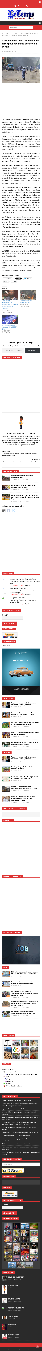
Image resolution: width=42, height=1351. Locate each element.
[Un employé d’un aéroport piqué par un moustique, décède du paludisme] (34, 1226)
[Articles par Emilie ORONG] (4, 1318)
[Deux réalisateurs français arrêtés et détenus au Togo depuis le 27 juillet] (6, 715)
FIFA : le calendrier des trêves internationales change (17, 1144)
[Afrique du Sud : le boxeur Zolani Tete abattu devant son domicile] (25, 1246)
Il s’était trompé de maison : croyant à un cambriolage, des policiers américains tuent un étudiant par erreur (19, 1123)
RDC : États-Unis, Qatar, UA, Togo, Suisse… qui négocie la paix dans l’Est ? (20, 1148)
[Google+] (19, 6)
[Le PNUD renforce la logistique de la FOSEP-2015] (10, 319)
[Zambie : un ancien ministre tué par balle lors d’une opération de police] (34, 1258)
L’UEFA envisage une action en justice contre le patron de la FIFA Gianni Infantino (21, 1118)
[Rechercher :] (21, 27)
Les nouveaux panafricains (18, 588)
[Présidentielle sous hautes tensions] (28, 295)
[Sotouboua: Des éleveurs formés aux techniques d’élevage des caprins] (6, 984)
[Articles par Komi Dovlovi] (4, 1293)
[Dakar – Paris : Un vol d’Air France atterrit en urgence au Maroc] (29, 1265)
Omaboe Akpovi (14, 1299)
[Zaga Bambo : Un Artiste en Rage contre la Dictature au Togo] (34, 1056)
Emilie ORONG (13, 1317)
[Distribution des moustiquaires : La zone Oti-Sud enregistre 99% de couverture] (6, 974)
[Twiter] (15, 6)
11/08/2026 (16, 727)
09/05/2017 (16, 489)
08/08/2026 (16, 746)
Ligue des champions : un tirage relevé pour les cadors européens (20, 1109)
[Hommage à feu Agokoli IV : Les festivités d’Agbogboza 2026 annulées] (6, 744)
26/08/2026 (16, 707)
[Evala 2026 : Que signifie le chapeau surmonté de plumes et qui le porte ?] (6, 1014)
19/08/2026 (16, 717)
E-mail (5, 615)
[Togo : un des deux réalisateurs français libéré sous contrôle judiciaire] (6, 705)
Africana (6, 753)
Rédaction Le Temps (18, 585)
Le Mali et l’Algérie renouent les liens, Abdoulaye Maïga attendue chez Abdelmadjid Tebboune (23, 798)
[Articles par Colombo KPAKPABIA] (4, 1280)
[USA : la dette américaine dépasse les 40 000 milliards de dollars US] (21, 1265)
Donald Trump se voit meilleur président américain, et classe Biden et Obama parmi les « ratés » (19, 1105)
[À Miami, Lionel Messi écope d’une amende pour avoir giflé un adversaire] (34, 1252)
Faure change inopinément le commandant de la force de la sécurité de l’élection (10, 305)
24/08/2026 (16, 781)
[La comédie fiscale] (16, 1056)
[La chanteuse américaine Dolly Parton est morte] (8, 1239)
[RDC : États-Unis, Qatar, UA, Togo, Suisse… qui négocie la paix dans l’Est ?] (6, 779)
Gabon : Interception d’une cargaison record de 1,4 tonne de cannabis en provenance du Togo (25, 497)
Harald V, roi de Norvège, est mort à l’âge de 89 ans (16, 1101)
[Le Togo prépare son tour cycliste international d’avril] (6, 478)
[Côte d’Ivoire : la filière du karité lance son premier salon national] (16, 1252)
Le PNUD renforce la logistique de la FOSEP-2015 (9, 327)
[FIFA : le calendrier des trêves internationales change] (25, 1239)
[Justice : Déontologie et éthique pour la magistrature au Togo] (8, 1043)
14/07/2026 (16, 1015)
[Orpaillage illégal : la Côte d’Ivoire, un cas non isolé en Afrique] (6, 769)
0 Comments (17, 52)
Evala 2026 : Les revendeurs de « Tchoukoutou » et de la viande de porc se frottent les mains (24, 993)
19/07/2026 (16, 997)
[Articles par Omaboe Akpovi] (4, 1302)
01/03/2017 (16, 479)
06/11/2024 (16, 501)
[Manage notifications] (37, 1346)
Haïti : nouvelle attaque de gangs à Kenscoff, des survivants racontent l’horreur (19, 1140)
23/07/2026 (16, 986)
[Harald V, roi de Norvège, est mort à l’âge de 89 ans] (8, 1226)
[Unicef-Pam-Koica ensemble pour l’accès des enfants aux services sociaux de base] (8, 1050)
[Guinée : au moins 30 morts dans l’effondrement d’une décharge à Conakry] (6, 789)
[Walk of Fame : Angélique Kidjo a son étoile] (25, 1252)
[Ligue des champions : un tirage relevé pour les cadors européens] (25, 1226)
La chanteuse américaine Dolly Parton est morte (16, 1136)
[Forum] (26, 6)
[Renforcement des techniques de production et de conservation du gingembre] (8, 1056)
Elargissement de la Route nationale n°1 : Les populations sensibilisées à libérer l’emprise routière (24, 1003)
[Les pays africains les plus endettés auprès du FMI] (12, 1265)
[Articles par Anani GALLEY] (4, 1338)
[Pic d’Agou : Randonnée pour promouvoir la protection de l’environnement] (6, 725)
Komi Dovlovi (13, 1286)
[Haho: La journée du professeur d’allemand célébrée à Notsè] (25, 1056)
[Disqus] (21, 540)
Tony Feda (12, 1325)
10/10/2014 (7, 52)
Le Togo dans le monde (17, 598)
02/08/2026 (16, 976)
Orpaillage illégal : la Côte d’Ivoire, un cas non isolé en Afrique (20, 1132)
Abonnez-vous (33, 350)
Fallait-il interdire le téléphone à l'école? (23, 579)
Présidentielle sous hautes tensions (26, 302)
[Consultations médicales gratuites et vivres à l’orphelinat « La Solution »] (16, 1043)
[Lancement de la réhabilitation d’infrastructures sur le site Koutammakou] (25, 1050)
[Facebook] (23, 6)
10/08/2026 (16, 736)
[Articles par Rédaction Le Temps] (4, 1310)
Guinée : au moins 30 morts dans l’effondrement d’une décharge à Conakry (21, 1153)
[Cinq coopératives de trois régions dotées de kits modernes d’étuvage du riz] (34, 1050)
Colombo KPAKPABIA (16, 1277)
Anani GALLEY (13, 1335)
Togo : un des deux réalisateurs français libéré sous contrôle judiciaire (19, 1128)
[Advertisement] (21, 101)
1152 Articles (30, 433)
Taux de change (6, 645)
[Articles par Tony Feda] (4, 1329)
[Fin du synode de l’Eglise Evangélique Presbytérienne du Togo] (6, 487)
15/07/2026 (16, 1007)
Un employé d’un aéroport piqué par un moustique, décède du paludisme (19, 1113)
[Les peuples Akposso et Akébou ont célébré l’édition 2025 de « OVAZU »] (34, 1043)
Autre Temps (8, 699)
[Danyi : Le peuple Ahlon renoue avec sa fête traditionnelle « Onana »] (6, 735)
